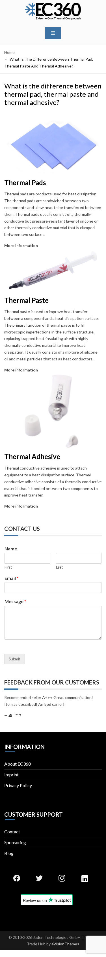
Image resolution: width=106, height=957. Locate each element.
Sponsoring (15, 842)
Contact (12, 831)
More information (21, 245)
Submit (14, 658)
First (8, 567)
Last (59, 567)
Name (11, 548)
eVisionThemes (65, 943)
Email (12, 578)
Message (15, 601)
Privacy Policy (18, 785)
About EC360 (17, 763)
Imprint (11, 774)
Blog (9, 853)
